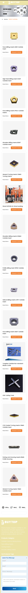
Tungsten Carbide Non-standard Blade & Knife (13, 364)
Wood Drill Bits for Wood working (13, 206)
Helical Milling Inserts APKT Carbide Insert (13, 301)
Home (6, 19)
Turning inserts (5, 547)
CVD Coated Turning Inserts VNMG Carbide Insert (13, 426)
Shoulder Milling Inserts (8, 550)
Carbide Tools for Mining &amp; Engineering (11, 541)
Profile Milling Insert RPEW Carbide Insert (13, 269)
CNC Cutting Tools (8, 395)
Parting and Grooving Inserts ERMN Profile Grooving (13, 458)
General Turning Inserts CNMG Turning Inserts (12, 175)
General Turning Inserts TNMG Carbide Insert (12, 490)
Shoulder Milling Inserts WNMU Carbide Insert (12, 237)
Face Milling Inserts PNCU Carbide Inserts (13, 112)
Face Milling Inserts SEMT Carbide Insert (13, 333)
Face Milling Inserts (7, 544)
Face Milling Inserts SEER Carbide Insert (13, 48)
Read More (5, 52)
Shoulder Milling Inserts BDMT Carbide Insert (12, 143)
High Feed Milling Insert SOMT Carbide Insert (12, 80)
